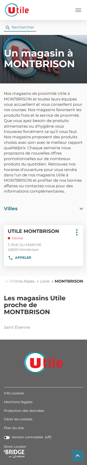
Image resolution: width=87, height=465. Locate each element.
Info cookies (14, 394)
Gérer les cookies (18, 419)
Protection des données (24, 411)
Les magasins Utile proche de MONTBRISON (34, 305)
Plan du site (14, 428)
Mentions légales (18, 402)
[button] (78, 10)
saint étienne (17, 328)
